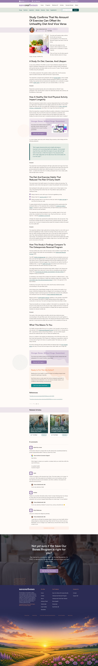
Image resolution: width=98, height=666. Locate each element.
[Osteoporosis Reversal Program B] (49, 358)
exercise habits (57, 77)
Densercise (54, 604)
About (76, 5)
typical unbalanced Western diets (54, 294)
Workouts (54, 5)
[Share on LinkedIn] (35, 404)
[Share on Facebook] (30, 404)
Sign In (74, 1)
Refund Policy (70, 615)
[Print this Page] (38, 404)
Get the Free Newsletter (49, 571)
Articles (62, 5)
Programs (48, 5)
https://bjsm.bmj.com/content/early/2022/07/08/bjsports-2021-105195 (42, 396)
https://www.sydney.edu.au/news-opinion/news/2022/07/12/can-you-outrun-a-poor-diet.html (46, 399)
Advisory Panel (44, 601)
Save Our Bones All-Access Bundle (60, 593)
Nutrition (25, 10)
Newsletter (43, 609)
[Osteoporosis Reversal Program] (49, 127)
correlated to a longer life (44, 215)
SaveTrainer (55, 606)
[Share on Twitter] (32, 404)
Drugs (20, 10)
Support (75, 595)
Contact (75, 593)
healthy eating (36, 82)
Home (42, 5)
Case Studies (44, 606)
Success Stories (69, 5)
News (47, 10)
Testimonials (43, 604)
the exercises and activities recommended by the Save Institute (49, 271)
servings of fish (43, 197)
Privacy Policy (27, 615)
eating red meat (62, 199)
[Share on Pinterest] (33, 404)
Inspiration (31, 10)
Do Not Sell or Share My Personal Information (47, 615)
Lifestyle (37, 10)
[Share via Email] (37, 404)
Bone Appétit (55, 601)
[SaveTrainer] (49, 378)
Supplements (53, 10)
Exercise (43, 10)
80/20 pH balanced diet (39, 257)
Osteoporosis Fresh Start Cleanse (59, 598)
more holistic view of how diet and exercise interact (40, 280)
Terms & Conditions (61, 615)
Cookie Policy (34, 615)
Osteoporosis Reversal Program (46, 330)
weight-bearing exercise (43, 297)
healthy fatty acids (47, 263)
